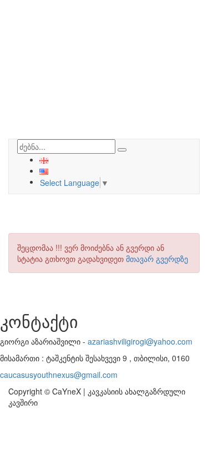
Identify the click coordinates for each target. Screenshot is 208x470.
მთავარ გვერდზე (157, 258)
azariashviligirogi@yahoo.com (140, 341)
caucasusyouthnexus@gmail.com (59, 374)
